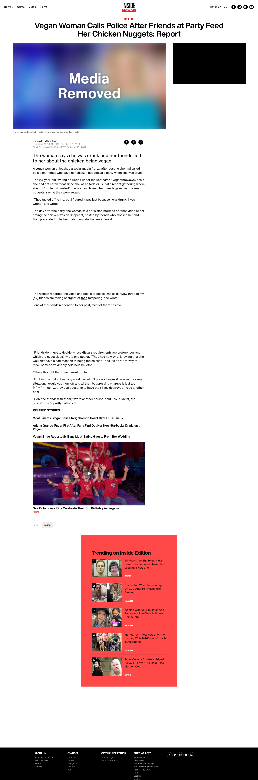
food (84, 298)
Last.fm (137, 775)
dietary (87, 352)
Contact (38, 766)
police (47, 524)
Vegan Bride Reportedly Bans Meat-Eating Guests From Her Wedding (81, 436)
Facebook (71, 757)
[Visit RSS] (191, 755)
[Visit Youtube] (186, 755)
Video (32, 7)
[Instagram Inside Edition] (245, 7)
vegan (40, 168)
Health (129, 19)
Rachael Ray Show (142, 769)
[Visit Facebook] (169, 755)
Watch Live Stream (109, 760)
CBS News (139, 760)
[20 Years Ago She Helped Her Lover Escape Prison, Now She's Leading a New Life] (129, 568)
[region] (89, 473)
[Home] (129, 7)
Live (44, 7)
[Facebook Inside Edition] (233, 7)
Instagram (72, 763)
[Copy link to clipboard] (140, 143)
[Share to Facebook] (126, 143)
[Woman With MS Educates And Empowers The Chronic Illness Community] (129, 617)
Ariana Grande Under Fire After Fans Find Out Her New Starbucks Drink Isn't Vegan (86, 427)
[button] (89, 473)
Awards (37, 763)
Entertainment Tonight (144, 763)
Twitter (70, 760)
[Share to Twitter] (133, 143)
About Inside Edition (43, 757)
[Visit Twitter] (175, 755)
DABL (136, 772)
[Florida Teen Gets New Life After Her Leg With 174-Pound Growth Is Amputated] (129, 642)
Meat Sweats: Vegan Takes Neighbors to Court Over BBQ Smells (78, 418)
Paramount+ (139, 757)
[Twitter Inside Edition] (239, 7)
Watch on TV (217, 7)
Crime (21, 7)
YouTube (71, 766)
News (7, 7)
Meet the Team (41, 760)
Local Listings (107, 757)
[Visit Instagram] (180, 755)
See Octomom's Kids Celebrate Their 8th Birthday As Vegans (76, 508)
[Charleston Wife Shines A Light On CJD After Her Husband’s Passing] (129, 592)
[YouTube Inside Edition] (251, 7)
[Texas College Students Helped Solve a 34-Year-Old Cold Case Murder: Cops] (129, 666)
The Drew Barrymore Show (146, 766)
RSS (69, 769)
